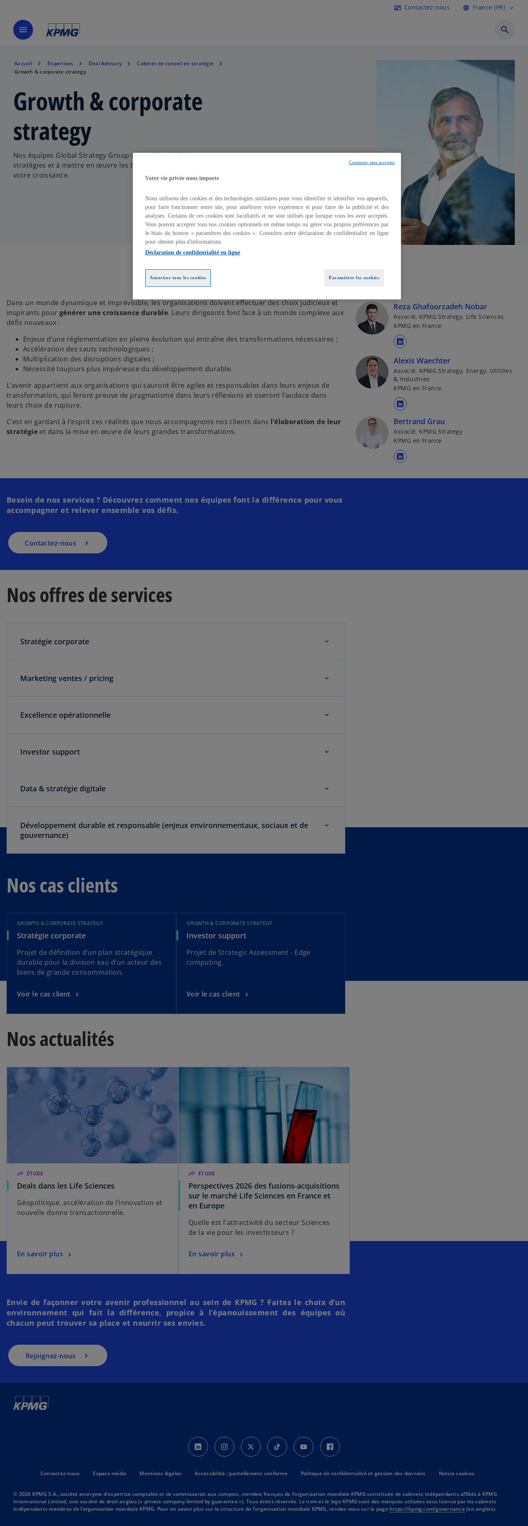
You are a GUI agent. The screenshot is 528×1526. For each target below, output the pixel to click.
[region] (267, 226)
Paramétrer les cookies (354, 277)
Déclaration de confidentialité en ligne (192, 252)
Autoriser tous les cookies (178, 277)
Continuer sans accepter (372, 162)
